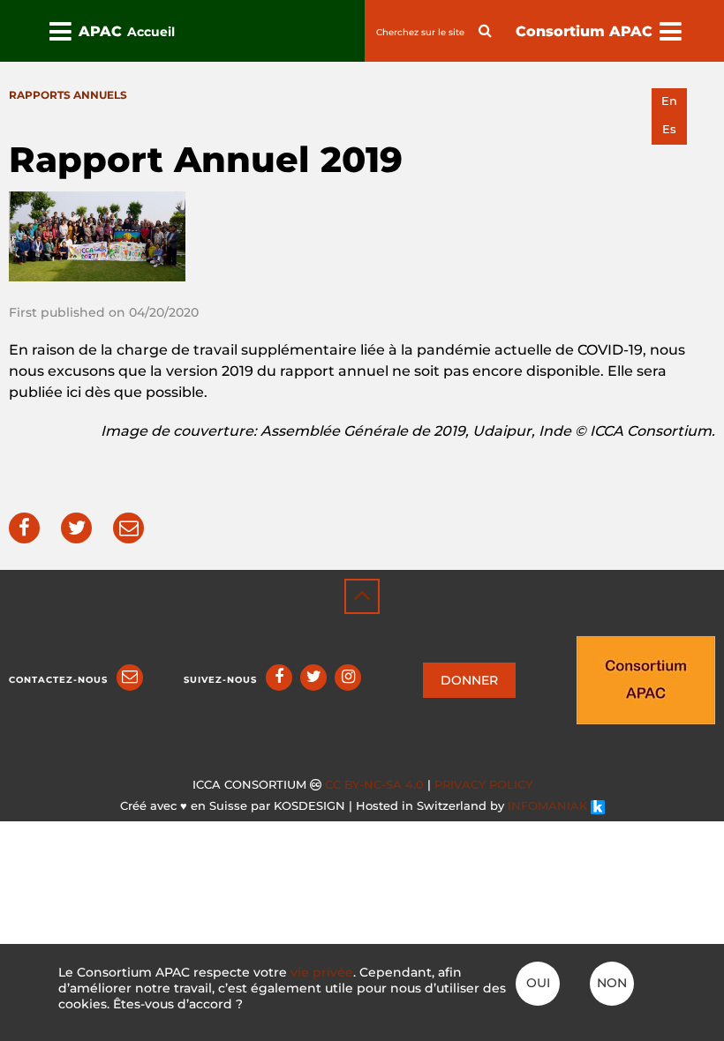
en (669, 101)
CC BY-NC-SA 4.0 (374, 784)
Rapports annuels (68, 94)
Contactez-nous (58, 679)
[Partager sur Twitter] (76, 528)
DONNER (469, 680)
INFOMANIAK (549, 806)
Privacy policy (483, 784)
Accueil (151, 32)
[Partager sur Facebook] (24, 528)
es (669, 129)
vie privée (321, 972)
